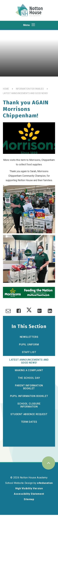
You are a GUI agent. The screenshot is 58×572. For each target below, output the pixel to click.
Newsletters (29, 336)
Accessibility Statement (29, 493)
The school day (29, 377)
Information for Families (30, 89)
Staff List (29, 352)
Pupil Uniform (29, 344)
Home (6, 89)
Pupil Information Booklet (29, 396)
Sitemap (29, 499)
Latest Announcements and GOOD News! (25, 93)
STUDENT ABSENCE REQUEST (29, 414)
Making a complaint (29, 370)
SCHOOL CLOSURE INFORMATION (28, 405)
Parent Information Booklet (29, 387)
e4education (45, 483)
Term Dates (29, 421)
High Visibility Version (29, 488)
